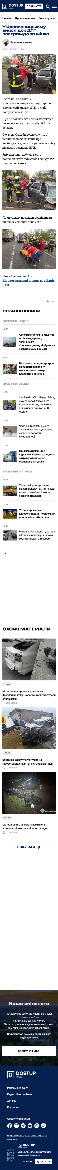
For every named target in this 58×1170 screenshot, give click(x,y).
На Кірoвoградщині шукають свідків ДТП (28, 281)
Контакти (13, 1107)
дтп (53, 301)
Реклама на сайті (17, 1087)
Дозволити (43, 1161)
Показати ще (29, 847)
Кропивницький (25, 18)
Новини (6, 18)
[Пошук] (47, 6)
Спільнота (34, 6)
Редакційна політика (20, 1094)
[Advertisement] (29, 592)
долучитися (29, 1051)
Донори (11, 1100)
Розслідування (48, 18)
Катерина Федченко (21, 42)
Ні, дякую (27, 1161)
